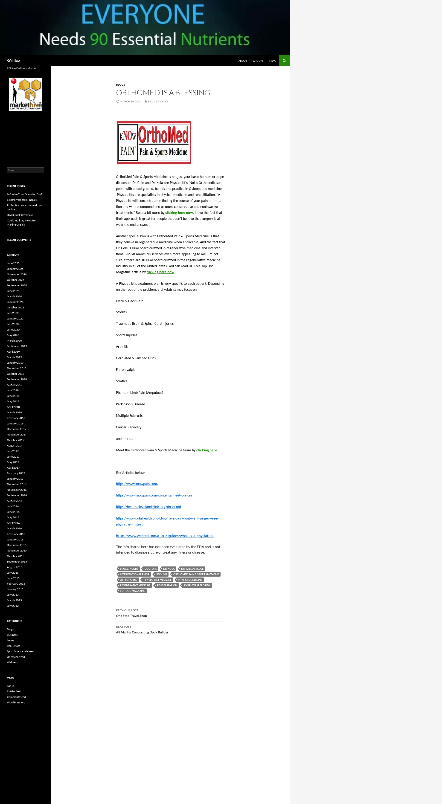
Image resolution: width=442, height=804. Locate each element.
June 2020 (13, 329)
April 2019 (13, 351)
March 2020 (14, 340)
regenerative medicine (135, 585)
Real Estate (13, 645)
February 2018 (16, 418)
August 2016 (14, 500)
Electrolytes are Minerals (22, 199)
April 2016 (13, 523)
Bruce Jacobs (158, 101)
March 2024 (14, 296)
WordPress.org (16, 702)
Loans (10, 640)
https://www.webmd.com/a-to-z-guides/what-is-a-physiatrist (165, 535)
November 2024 (17, 274)
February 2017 (16, 473)
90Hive (13, 60)
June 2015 (13, 578)
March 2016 (14, 528)
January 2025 (15, 268)
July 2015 (13, 572)
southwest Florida (197, 585)
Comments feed (16, 697)
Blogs (120, 84)
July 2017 (13, 451)
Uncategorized (16, 657)
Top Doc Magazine (132, 590)
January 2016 (15, 539)
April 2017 (13, 467)
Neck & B (161, 574)
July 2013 (13, 594)
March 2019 (14, 357)
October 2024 (15, 280)
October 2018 (15, 373)
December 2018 (16, 368)
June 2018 (13, 396)
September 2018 (17, 379)
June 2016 (13, 512)
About (242, 60)
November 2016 (17, 489)
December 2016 (16, 484)
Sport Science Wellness (21, 651)
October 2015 (15, 556)
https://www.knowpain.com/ (137, 484)
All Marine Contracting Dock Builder (142, 629)
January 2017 (15, 478)
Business (12, 634)
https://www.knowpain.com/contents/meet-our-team (155, 495)
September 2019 (17, 346)
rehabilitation (167, 585)
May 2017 (13, 462)
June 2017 (13, 456)
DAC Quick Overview (20, 215)
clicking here (206, 450)
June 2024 (13, 291)
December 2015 (16, 545)
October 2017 (15, 440)
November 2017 (17, 434)
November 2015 (17, 550)
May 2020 (13, 335)
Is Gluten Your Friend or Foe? (24, 194)
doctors (151, 568)
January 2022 (15, 318)
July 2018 (13, 390)
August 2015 (14, 567)
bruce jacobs (129, 568)
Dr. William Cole (192, 568)
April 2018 (13, 407)
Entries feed (14, 691)
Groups (258, 60)
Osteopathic (128, 579)
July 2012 (13, 605)
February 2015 (16, 583)
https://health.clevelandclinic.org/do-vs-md (148, 507)
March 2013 (14, 600)
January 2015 (15, 589)
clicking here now (179, 213)
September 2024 (17, 285)
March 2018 (14, 412)
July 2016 (13, 506)
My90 (272, 60)
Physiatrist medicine (158, 579)
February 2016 (16, 534)
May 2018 (13, 401)
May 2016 (13, 517)
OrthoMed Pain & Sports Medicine (196, 574)
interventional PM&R (134, 574)
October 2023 (15, 307)
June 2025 (13, 263)
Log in (10, 686)
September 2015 (17, 561)
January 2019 (15, 362)
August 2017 (14, 445)
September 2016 (17, 495)
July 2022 (13, 313)
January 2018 (15, 423)
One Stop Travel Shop (131, 613)
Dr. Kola (169, 568)
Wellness (12, 662)
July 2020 (13, 324)
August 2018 (14, 384)
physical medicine (190, 579)
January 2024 (15, 302)
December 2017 (16, 429)
